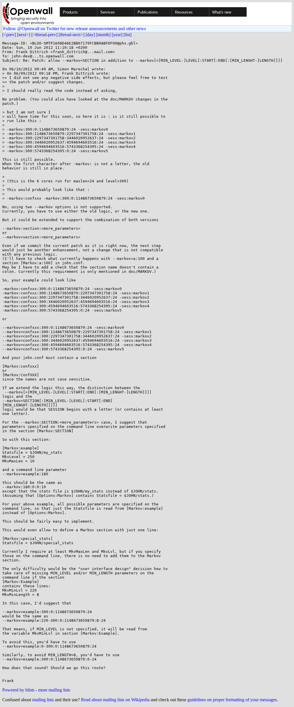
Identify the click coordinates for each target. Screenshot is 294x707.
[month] (103, 34)
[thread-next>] (71, 34)
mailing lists (43, 699)
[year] (117, 34)
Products (70, 12)
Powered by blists (18, 689)
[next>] (23, 34)
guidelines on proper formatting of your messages (232, 699)
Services (107, 12)
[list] (127, 34)
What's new (221, 12)
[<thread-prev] (44, 34)
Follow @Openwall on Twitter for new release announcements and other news (74, 28)
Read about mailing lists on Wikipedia (115, 699)
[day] (90, 34)
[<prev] (9, 34)
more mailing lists (54, 689)
